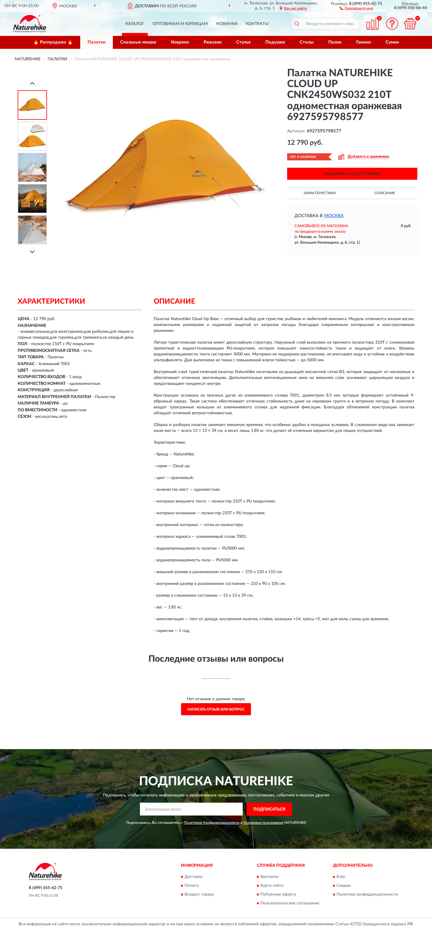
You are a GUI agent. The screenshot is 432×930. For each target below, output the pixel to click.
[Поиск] (297, 24)
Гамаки (363, 42)
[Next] (32, 251)
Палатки (97, 42)
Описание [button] (385, 193)
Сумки (392, 42)
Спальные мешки (138, 42)
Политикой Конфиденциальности (212, 822)
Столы (307, 42)
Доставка (193, 877)
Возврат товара (199, 895)
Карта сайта (271, 886)
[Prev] (32, 83)
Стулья (243, 42)
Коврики (180, 42)
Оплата (192, 886)
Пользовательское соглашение (289, 903)
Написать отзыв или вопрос (216, 709)
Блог (341, 877)
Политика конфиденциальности (367, 895)
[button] (356, 8)
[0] (409, 24)
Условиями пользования (263, 822)
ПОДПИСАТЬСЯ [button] (269, 809)
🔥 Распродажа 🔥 (53, 42)
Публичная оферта (278, 895)
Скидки (343, 886)
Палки (334, 42)
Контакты (257, 24)
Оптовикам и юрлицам (180, 24)
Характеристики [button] (320, 193)
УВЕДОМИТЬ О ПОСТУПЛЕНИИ (352, 174)
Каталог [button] (134, 24)
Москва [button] (334, 216)
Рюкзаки (213, 42)
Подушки (275, 42)
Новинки (226, 24)
